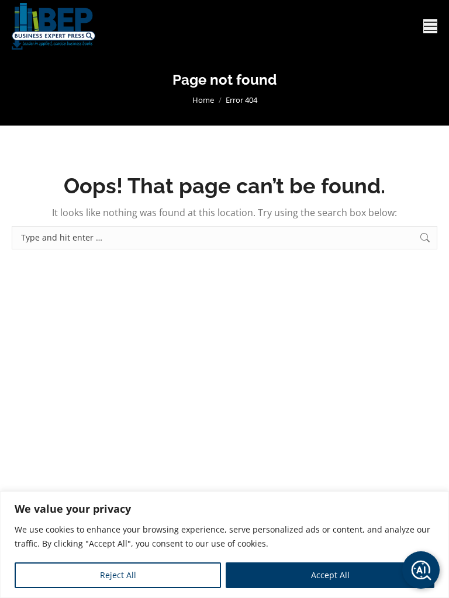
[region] (224, 544)
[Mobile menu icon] (430, 26)
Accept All (330, 574)
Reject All (118, 574)
